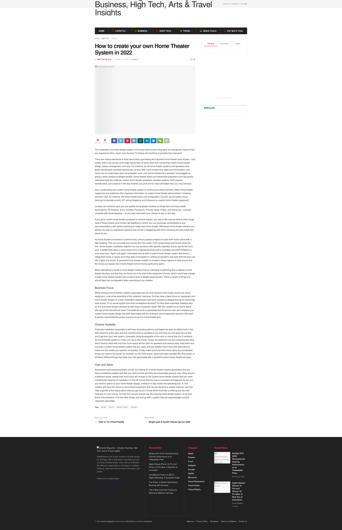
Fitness (191, 457)
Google (191, 469)
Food (190, 461)
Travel (187, 31)
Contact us (235, 4)
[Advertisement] (171, 17)
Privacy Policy (202, 521)
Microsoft (192, 477)
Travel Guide (194, 485)
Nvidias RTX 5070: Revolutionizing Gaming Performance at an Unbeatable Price (163, 456)
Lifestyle (120, 31)
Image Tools (209, 31)
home (111, 407)
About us (226, 4)
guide (103, 407)
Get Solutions (131, 521)
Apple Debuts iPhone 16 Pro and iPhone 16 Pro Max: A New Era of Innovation (163, 467)
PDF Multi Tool (235, 31)
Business (142, 31)
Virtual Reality (194, 489)
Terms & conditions (228, 521)
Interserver (148, 521)
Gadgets (114, 38)
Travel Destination (196, 481)
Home (101, 31)
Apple (190, 453)
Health (191, 473)
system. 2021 (122, 407)
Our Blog (244, 4)
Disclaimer (214, 521)
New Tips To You (104, 59)
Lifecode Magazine (107, 521)
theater (134, 407)
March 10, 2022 (122, 59)
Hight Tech (165, 31)
